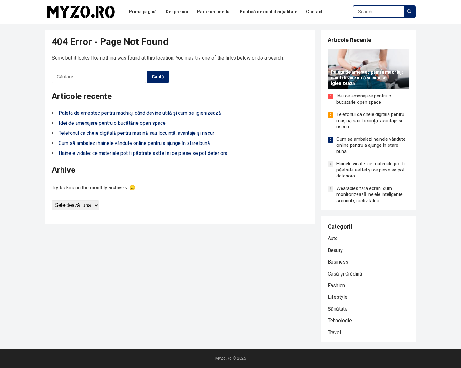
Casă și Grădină (345, 274)
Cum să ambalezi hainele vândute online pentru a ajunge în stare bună (134, 143)
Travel (334, 332)
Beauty (335, 250)
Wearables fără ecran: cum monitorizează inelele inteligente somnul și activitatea (369, 194)
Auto (333, 238)
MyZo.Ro (223, 358)
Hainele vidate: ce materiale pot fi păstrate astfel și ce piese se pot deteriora (143, 153)
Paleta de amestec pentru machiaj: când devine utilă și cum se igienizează (140, 113)
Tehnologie (340, 320)
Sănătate (337, 309)
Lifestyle (337, 297)
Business (338, 262)
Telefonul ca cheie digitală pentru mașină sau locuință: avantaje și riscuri (137, 133)
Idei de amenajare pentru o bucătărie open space (112, 123)
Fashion (336, 285)
